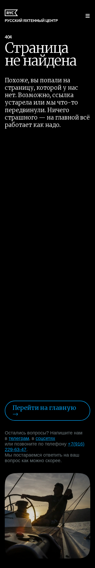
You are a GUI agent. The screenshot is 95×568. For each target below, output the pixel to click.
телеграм (19, 438)
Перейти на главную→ (44, 411)
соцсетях (45, 438)
